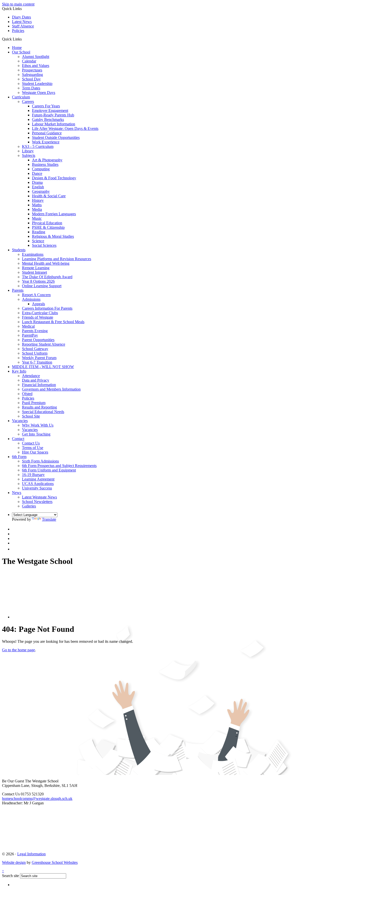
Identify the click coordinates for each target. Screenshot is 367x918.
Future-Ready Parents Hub (53, 115)
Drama (37, 182)
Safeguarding (32, 74)
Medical (28, 326)
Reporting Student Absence (43, 344)
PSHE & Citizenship (48, 227)
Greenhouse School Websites (55, 862)
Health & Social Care (49, 196)
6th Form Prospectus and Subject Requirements (59, 465)
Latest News (22, 21)
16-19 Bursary (33, 474)
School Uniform (34, 353)
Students (18, 250)
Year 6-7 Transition (37, 362)
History (38, 200)
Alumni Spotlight (35, 56)
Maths (37, 205)
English (38, 187)
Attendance (31, 376)
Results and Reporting (39, 407)
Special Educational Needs (43, 412)
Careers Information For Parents (47, 308)
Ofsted (27, 394)
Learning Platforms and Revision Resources (56, 259)
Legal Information (31, 854)
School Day (31, 79)
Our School (21, 52)
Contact (18, 439)
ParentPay (30, 335)
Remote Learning (35, 268)
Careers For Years (46, 106)
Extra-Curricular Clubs (40, 313)
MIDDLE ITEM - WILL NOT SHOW (43, 367)
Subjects (28, 155)
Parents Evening (35, 331)
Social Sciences (44, 245)
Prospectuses (32, 70)
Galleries (29, 506)
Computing (41, 169)
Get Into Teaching (36, 434)
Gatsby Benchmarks (48, 119)
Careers (28, 101)
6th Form (19, 457)
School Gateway (35, 349)
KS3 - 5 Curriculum (37, 146)
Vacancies (20, 421)
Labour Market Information (53, 124)
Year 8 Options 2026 (38, 281)
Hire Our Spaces (35, 452)
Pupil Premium (33, 403)
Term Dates (31, 88)
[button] (23, 38)
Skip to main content (18, 4)
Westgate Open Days (38, 92)
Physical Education (47, 223)
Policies (18, 30)
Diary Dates (21, 17)
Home (17, 47)
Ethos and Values (35, 65)
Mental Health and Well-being (45, 263)
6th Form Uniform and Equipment (49, 470)
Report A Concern (36, 295)
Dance (37, 173)
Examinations (32, 254)
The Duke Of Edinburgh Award (47, 277)
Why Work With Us (37, 425)
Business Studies (45, 164)
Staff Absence (23, 26)
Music (37, 218)
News (16, 492)
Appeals (38, 304)
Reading (38, 232)
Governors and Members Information (51, 389)
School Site (31, 416)
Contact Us (31, 443)
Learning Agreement (38, 479)
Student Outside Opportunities (56, 137)
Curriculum (21, 97)
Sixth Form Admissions (40, 461)
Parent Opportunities (38, 340)
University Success (37, 488)
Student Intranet (34, 272)
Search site (10, 876)
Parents (17, 290)
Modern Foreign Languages (54, 214)
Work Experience (45, 142)
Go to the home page (18, 650)
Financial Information (39, 385)
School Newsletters (37, 501)
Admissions (31, 299)
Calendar (29, 61)
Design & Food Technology (54, 178)
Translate (49, 519)
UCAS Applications (38, 483)
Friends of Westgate (37, 317)
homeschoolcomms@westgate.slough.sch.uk (37, 798)
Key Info (19, 371)
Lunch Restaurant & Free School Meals (53, 322)
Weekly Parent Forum (39, 358)
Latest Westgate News (39, 497)
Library (28, 151)
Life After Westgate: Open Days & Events (65, 128)
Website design (14, 862)
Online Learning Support (41, 286)
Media (37, 209)
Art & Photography (47, 160)
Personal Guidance (47, 133)
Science (38, 241)
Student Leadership (37, 83)
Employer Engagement (50, 110)
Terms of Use (32, 448)
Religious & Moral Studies (53, 236)
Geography (41, 191)
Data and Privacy (35, 380)
